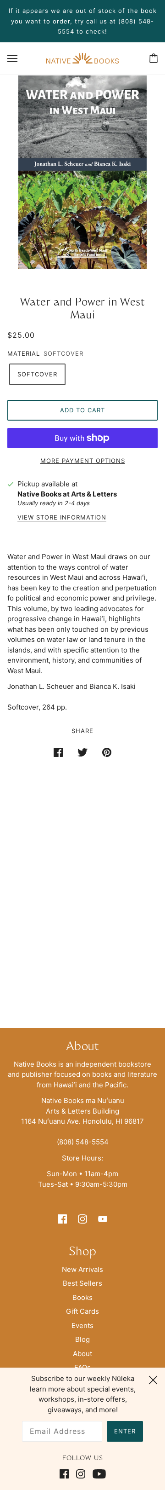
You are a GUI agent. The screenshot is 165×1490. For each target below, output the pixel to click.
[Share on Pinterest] (107, 753)
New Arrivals (82, 1269)
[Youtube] (97, 1474)
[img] (62, 1219)
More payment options (82, 460)
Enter (125, 1431)
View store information (61, 517)
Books (82, 1297)
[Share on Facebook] (58, 753)
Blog (82, 1339)
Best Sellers (82, 1283)
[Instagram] (80, 1474)
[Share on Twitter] (82, 753)
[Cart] (153, 58)
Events (83, 1325)
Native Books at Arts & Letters (67, 494)
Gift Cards (82, 1311)
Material (23, 353)
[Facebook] (66, 1474)
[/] (82, 57)
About (82, 1353)
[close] (153, 1378)
